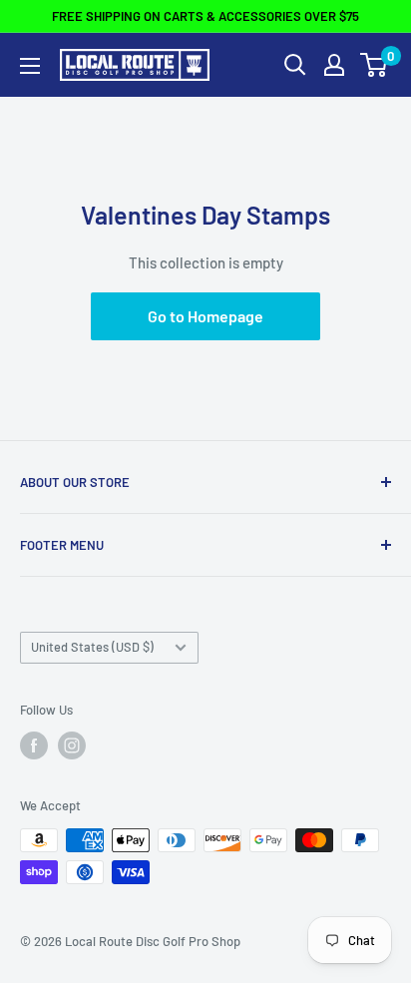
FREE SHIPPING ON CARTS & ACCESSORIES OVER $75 (205, 16)
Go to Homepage (205, 315)
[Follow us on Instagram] (72, 745)
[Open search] (295, 65)
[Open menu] (30, 66)
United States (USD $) (92, 647)
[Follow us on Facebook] (34, 745)
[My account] (334, 65)
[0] (374, 65)
